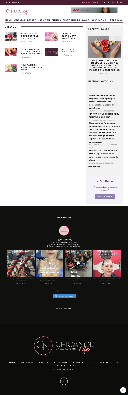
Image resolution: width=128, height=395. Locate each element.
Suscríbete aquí (104, 196)
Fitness (56, 20)
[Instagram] (32, 274)
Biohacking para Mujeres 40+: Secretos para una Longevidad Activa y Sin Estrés (104, 64)
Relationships (71, 20)
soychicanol (20, 252)
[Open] (21, 263)
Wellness (19, 20)
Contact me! (98, 20)
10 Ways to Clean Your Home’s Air (69, 35)
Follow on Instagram (66, 296)
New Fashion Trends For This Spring (31, 67)
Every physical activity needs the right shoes (31, 51)
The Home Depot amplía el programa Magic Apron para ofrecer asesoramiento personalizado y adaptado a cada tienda (102, 101)
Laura (85, 20)
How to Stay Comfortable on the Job (30, 35)
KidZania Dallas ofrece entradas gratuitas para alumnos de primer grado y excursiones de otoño (104, 155)
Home (8, 20)
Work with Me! (13, 2)
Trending (117, 20)
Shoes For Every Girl (68, 50)
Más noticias (94, 167)
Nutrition (44, 20)
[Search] (100, 2)
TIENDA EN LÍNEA (88, 2)
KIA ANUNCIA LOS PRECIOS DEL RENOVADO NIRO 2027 (104, 115)
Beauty (31, 20)
